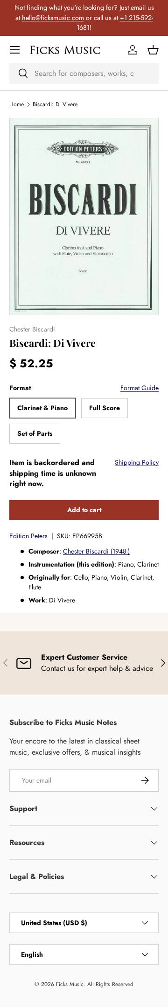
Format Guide (139, 387)
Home (16, 104)
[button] (153, 50)
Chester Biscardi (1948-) (96, 551)
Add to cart (84, 509)
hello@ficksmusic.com (53, 17)
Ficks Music (70, 984)
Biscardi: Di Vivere (55, 104)
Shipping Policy (137, 462)
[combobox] (84, 73)
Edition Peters (28, 536)
